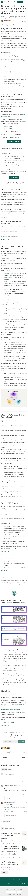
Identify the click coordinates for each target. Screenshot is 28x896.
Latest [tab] (6, 828)
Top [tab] (2, 828)
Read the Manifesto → (7, 240)
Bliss (5, 356)
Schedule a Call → (5, 552)
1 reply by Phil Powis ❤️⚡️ (11, 798)
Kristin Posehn (7, 802)
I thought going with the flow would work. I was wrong (9, 861)
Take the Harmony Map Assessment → (11, 218)
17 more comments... (5, 821)
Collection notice (19, 889)
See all (4, 872)
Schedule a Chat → (6, 726)
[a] (24, 848)
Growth (5, 281)
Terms (14, 889)
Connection (7, 274)
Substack (8, 894)
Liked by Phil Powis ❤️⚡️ (10, 786)
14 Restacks (17, 747)
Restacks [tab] (10, 769)
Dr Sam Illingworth (10, 855)
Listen (25, 21)
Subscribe (20, 2)
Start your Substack (11, 892)
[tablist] (7, 769)
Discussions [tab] (11, 828)
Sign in (25, 2)
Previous (5, 757)
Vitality (6, 289)
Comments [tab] (4, 769)
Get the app (19, 892)
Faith (5, 342)
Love (5, 349)
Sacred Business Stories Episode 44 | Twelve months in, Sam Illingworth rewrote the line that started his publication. (9, 852)
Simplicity (6, 324)
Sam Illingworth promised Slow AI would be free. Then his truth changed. (10, 848)
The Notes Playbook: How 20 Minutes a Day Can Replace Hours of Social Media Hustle (10, 833)
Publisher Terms (20, 888)
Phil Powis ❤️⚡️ (7, 20)
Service (5, 316)
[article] (14, 837)
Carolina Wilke (10, 867)
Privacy (11, 889)
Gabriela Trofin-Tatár (9, 785)
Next (23, 757)
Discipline (6, 308)
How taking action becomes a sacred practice (9, 865)
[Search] (25, 828)
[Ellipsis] (26, 785)
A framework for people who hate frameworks (9, 837)
